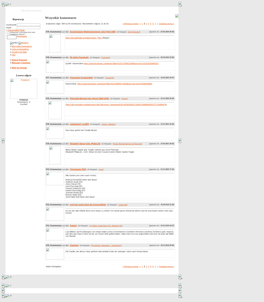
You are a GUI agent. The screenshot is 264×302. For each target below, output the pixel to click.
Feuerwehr (105, 57)
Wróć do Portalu (19, 68)
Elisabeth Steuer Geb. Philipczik (85, 144)
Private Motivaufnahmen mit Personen (127, 144)
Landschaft (123, 205)
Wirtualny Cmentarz (21, 63)
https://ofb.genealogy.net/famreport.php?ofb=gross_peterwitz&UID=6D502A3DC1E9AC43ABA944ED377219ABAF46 (116, 104)
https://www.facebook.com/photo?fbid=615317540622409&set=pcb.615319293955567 (121, 63)
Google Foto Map (19, 52)
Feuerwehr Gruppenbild (81, 78)
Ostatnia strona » (166, 24)
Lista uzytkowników (20, 49)
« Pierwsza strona (130, 24)
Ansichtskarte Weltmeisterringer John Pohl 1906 (92, 32)
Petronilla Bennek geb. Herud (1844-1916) (89, 98)
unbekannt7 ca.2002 (79, 124)
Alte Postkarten (134, 32)
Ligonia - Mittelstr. (108, 124)
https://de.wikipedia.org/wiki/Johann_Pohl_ (84, 38)
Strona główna (14, 11)
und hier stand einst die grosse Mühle (88, 205)
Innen (101, 169)
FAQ (14, 55)
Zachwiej (74, 245)
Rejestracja (22, 36)
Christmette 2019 (78, 169)
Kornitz (124, 99)
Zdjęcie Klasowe (19, 60)
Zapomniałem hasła (16, 30)
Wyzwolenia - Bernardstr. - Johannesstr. (106, 245)
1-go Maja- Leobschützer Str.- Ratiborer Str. (105, 226)
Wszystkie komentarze (22, 46)
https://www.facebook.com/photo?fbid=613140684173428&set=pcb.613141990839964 (114, 84)
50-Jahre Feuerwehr (79, 57)
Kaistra (73, 226)
